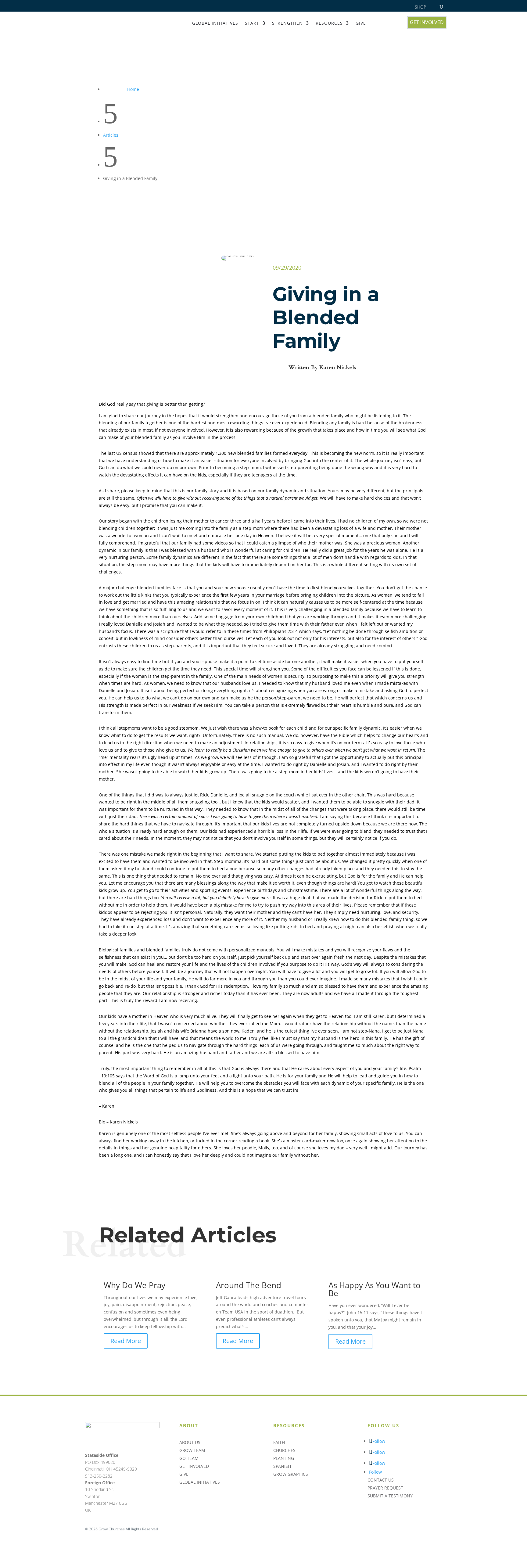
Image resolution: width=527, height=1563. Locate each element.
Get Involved (427, 22)
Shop (420, 7)
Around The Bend (248, 1285)
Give (361, 23)
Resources (329, 23)
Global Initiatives (215, 23)
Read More (125, 1341)
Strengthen (287, 23)
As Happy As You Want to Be (374, 1289)
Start (252, 23)
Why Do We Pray (134, 1285)
